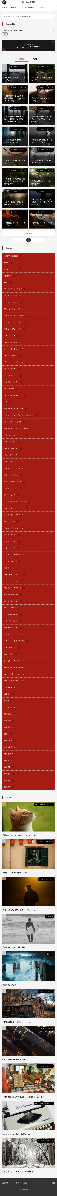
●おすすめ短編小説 (12, 256)
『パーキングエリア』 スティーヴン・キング (19, 910)
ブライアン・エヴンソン (14, 588)
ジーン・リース (11, 495)
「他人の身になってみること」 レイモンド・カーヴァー (24, 1097)
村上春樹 (9, 754)
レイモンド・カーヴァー (19, 66)
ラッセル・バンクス (12, 628)
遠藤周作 (8, 787)
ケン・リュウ (10, 389)
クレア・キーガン (12, 369)
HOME (8, 16)
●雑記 (7, 282)
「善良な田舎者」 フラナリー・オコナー (18, 1022)
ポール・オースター (12, 601)
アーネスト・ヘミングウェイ (16, 316)
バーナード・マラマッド (14, 574)
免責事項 (5, 1183)
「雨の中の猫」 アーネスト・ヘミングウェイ (19, 835)
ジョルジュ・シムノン (13, 462)
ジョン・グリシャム (12, 475)
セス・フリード (11, 521)
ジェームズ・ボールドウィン (16, 435)
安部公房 (8, 721)
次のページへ (28, 233)
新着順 (21, 59)
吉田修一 (8, 694)
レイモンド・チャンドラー (15, 667)
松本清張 (8, 767)
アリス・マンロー (12, 296)
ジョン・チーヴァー (12, 488)
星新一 (8, 734)
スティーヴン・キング (13, 515)
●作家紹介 (9, 276)
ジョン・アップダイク (13, 468)
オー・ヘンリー (11, 335)
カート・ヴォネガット (13, 349)
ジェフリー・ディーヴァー (15, 409)
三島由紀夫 (9, 687)
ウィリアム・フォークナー (15, 322)
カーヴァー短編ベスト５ (28, 7)
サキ (7, 402)
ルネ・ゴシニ (10, 654)
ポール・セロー (11, 608)
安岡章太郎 (9, 714)
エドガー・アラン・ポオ (14, 329)
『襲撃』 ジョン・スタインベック (15, 873)
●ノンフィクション (12, 269)
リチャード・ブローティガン (16, 641)
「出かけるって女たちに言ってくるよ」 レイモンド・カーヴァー (14, 181)
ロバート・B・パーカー (14, 674)
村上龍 (8, 760)
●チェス (8, 262)
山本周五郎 (9, 727)
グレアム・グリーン (12, 375)
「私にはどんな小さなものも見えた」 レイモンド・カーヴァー (41, 202)
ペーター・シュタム (12, 594)
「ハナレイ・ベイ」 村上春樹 (13, 947)
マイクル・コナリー (12, 614)
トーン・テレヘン (12, 561)
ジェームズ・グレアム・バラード (17, 428)
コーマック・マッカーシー (15, 395)
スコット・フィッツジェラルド (16, 501)
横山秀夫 (8, 774)
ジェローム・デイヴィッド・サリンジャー (20, 415)
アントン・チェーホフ (13, 309)
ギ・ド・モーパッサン (13, 362)
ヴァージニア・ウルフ (13, 681)
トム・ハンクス (11, 548)
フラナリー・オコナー (13, 581)
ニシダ (8, 568)
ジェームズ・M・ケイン (14, 422)
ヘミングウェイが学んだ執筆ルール (16, 1134)
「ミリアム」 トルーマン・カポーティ (17, 1172)
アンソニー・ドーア (12, 302)
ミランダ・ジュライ (12, 621)
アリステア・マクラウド (14, 289)
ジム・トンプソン (12, 442)
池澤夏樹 (8, 780)
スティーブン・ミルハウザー (16, 508)
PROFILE (43, 7)
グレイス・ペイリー (12, 382)
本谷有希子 (9, 747)
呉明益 (8, 701)
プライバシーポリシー (21, 1183)
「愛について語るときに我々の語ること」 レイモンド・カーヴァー (14, 98)
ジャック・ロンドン (12, 448)
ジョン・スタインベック (14, 482)
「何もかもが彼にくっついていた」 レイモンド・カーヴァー (41, 119)
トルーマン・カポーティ (14, 555)
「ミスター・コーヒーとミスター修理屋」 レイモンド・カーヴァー (14, 119)
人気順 (35, 59)
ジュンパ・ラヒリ (12, 455)
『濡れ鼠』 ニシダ (9, 985)
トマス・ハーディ (12, 541)
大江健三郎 (9, 707)
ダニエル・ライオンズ (13, 528)
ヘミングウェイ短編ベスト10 (9, 7)
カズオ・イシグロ (12, 342)
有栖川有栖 (9, 740)
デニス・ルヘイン (12, 535)
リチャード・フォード (13, 634)
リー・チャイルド (12, 648)
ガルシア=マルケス (12, 355)
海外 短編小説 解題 (28, 2)
